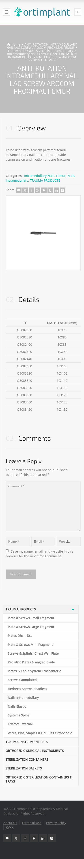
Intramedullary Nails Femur (45, 176)
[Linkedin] (56, 190)
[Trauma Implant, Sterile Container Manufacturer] (42, 12)
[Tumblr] (50, 190)
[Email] (19, 190)
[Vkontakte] (62, 190)
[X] (25, 190)
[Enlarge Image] (43, 233)
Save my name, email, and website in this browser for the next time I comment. (40, 553)
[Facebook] (31, 190)
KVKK (10, 827)
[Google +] (37, 190)
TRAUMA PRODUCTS (45, 180)
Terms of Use (31, 823)
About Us (10, 823)
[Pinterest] (44, 190)
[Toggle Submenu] (72, 609)
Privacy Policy (56, 823)
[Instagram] (52, 838)
